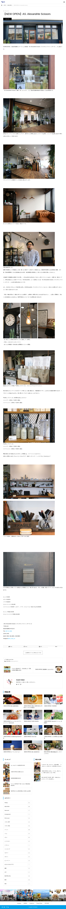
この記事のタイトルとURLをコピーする (33, 652)
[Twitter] (4, 907)
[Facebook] (18, 684)
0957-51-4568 (8, 631)
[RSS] (8, 907)
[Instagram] (20, 684)
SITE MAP (47, 903)
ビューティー (15, 661)
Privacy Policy (39, 903)
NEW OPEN (7, 19)
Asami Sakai (11, 659)
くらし (12, 661)
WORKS (25, 903)
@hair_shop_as (11, 638)
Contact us (32, 903)
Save (56, 646)
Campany (19, 903)
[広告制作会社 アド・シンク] (3, 2)
